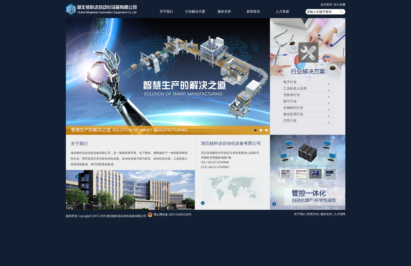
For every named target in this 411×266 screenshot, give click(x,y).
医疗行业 (290, 101)
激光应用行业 (293, 114)
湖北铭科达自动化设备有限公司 (231, 143)
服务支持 (224, 11)
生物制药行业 (293, 108)
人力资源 (282, 11)
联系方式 (313, 214)
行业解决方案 (195, 11)
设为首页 (326, 4)
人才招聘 (339, 214)
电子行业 (290, 82)
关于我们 (166, 11)
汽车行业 (290, 120)
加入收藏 (339, 4)
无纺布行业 (291, 95)
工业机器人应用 (295, 88)
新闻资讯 (253, 11)
